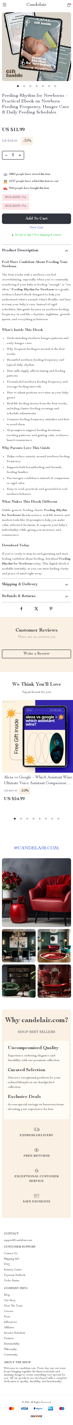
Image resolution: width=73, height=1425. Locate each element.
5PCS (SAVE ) (15, 206)
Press (7, 1316)
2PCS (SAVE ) (15, 197)
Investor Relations (14, 1333)
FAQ (7, 1264)
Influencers (10, 1322)
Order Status (11, 1280)
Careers (8, 1311)
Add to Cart (37, 219)
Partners (9, 1338)
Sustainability (12, 1344)
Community (11, 1354)
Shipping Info (11, 1259)
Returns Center (13, 1270)
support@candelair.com (18, 1240)
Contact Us (11, 1253)
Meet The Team (13, 1306)
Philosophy (10, 1349)
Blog (7, 1295)
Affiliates (9, 1327)
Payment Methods (15, 1275)
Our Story (10, 1300)
